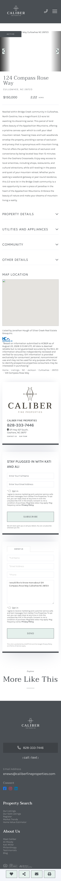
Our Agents (22, 436)
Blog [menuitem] (5, 853)
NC (23, 370)
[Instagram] (10, 788)
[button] (5, 51)
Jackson (32, 370)
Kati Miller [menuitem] (8, 844)
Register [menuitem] (7, 816)
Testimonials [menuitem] (10, 850)
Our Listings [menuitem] (9, 811)
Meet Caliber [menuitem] (9, 839)
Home (5, 370)
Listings (15, 370)
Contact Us (12, 436)
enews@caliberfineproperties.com (29, 774)
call (26, 757)
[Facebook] (4, 788)
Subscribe (30, 516)
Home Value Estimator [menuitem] (14, 822)
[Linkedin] (16, 788)
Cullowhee (43, 370)
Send (30, 633)
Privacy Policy (27, 505)
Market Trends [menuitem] (10, 819)
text (34, 757)
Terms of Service (15, 646)
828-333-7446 (20, 425)
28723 (55, 370)
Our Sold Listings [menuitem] (12, 813)
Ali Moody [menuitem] (8, 841)
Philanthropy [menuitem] (9, 847)
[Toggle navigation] (54, 11)
